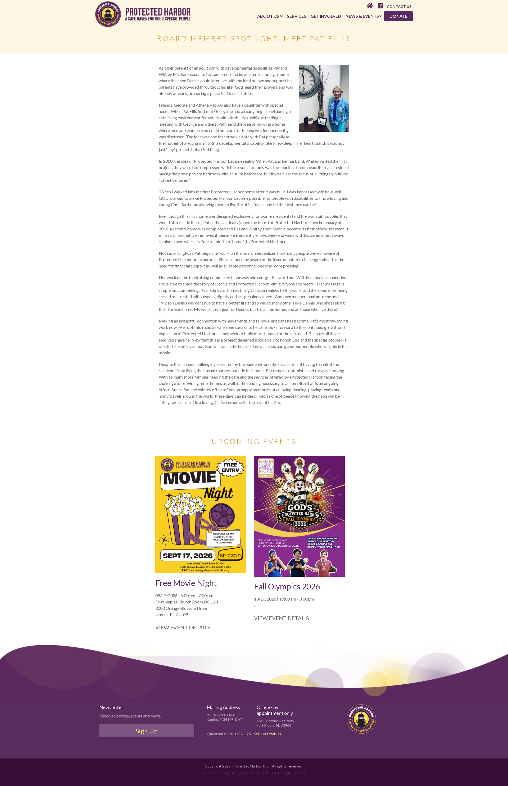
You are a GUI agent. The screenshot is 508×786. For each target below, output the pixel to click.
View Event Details (182, 627)
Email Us (274, 734)
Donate (398, 16)
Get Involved (326, 16)
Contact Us (399, 6)
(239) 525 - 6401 (248, 734)
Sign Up (147, 731)
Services (296, 16)
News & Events (362, 16)
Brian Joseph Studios (286, 773)
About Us (268, 16)
